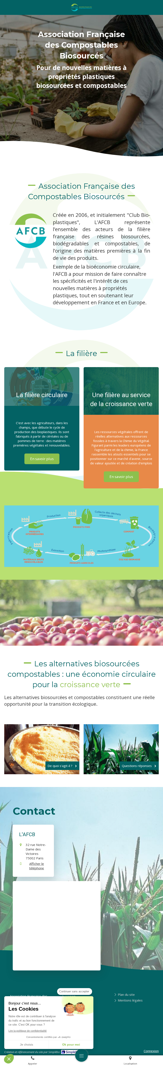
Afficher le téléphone (36, 865)
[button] (9, 1059)
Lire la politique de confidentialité (27, 1030)
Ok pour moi (71, 1044)
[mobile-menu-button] (81, 1055)
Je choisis (26, 1044)
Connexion (151, 1051)
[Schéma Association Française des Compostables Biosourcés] (81, 536)
